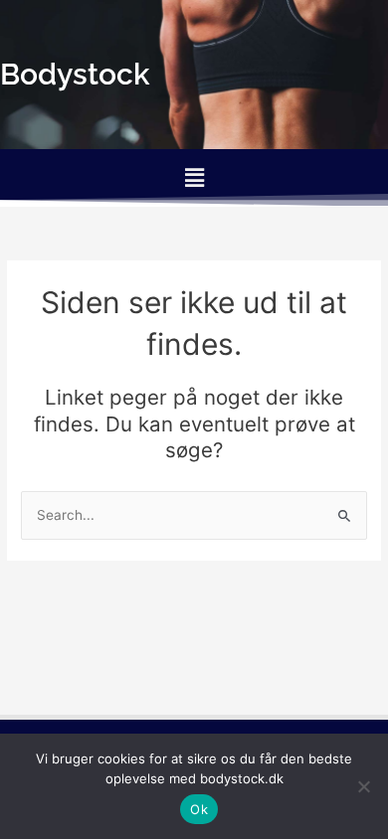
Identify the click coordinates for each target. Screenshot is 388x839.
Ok (199, 809)
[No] (363, 786)
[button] (194, 177)
